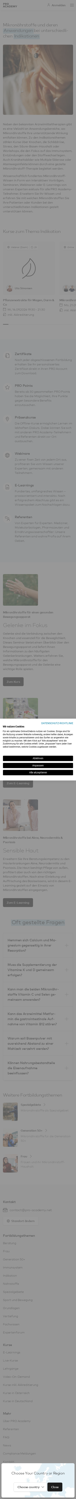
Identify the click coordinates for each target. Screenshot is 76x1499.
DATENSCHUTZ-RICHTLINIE (57, 723)
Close (55, 1487)
